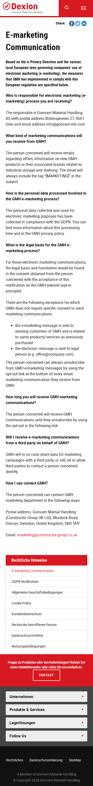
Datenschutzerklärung (46, 760)
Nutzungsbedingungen (29, 646)
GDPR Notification (25, 581)
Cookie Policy (21, 603)
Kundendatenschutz (27, 614)
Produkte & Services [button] (27, 709)
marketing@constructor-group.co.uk (47, 534)
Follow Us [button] (18, 736)
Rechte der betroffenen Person (34, 624)
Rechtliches (14, 760)
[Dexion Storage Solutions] (22, 8)
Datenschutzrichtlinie (27, 635)
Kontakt (46, 675)
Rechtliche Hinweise (29, 560)
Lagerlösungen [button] (22, 722)
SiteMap (75, 760)
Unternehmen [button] (21, 696)
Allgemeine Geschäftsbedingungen (37, 592)
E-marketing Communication (33, 570)
